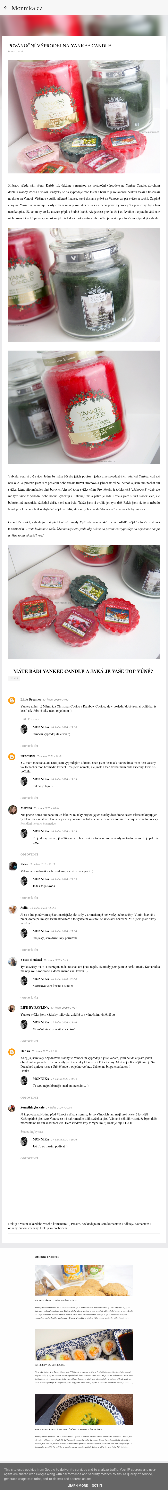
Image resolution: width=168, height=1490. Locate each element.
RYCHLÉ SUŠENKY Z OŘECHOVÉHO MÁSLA (56, 1300)
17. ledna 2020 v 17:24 (64, 1007)
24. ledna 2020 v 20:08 (59, 1107)
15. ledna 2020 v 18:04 (46, 808)
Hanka (25, 1050)
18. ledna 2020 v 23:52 (44, 1051)
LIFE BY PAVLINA (34, 1007)
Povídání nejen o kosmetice (38, 823)
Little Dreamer (30, 699)
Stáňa (24, 907)
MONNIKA (41, 726)
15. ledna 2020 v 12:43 (49, 756)
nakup (14, 678)
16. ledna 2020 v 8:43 (56, 960)
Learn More (77, 1486)
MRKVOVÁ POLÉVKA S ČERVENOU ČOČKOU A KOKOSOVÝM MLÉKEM (68, 1429)
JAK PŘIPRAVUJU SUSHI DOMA (50, 1364)
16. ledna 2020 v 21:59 (64, 779)
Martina (26, 807)
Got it (97, 1486)
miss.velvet (27, 755)
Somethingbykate (32, 1107)
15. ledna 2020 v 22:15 (42, 864)
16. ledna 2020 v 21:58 (64, 727)
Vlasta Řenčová (31, 959)
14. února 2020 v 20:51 (64, 1079)
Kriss (24, 864)
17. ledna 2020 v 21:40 (64, 1022)
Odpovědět (29, 746)
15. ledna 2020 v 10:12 (56, 699)
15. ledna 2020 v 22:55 (43, 908)
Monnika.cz (26, 7)
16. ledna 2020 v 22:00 (64, 931)
